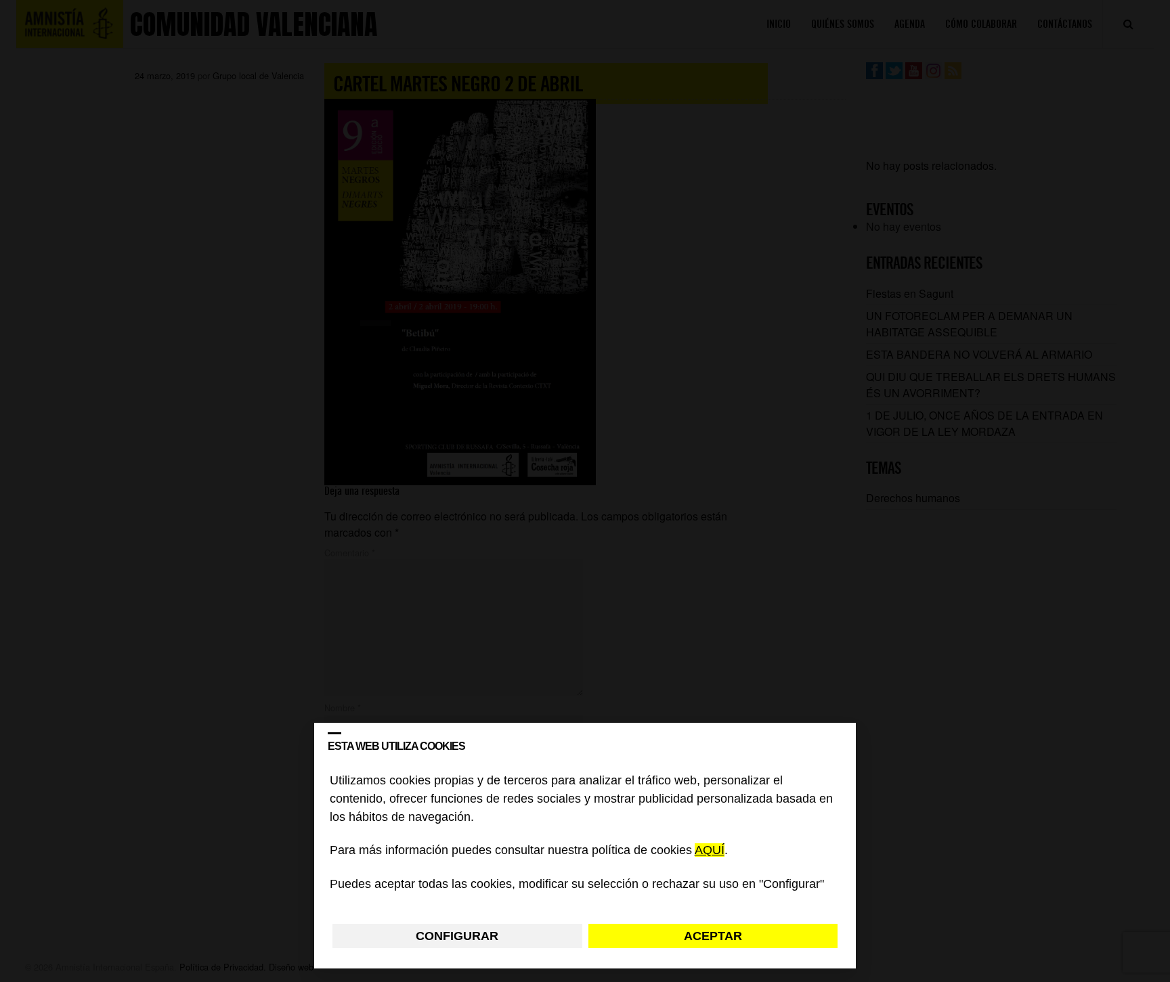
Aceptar (713, 936)
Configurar (457, 936)
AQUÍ (709, 850)
